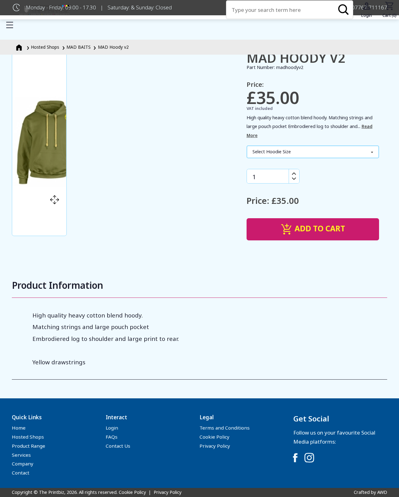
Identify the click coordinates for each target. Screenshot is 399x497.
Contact (20, 473)
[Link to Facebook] (295, 458)
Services (21, 455)
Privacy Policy (215, 446)
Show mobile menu (9, 25)
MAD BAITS (78, 47)
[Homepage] (19, 47)
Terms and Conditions (225, 428)
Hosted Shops (45, 47)
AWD (382, 492)
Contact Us (118, 446)
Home (19, 428)
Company (22, 463)
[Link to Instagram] (309, 458)
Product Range (28, 446)
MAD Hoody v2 (113, 47)
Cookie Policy (214, 437)
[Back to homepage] (44, 9)
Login (112, 428)
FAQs (112, 437)
